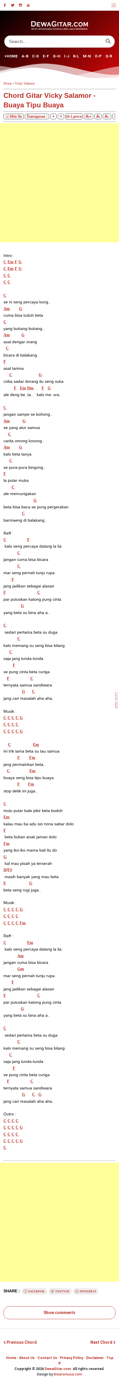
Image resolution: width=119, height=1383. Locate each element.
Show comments (59, 1312)
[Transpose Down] (53, 116)
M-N (87, 56)
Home (11, 1358)
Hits (16, 116)
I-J (66, 56)
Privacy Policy (71, 1358)
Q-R (108, 56)
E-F (46, 56)
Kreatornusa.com (68, 1374)
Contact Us (47, 1358)
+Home (11, 56)
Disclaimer (95, 1358)
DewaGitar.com (58, 1369)
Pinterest (87, 1291)
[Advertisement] (59, 182)
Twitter (62, 1291)
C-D (35, 56)
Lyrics (76, 116)
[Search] (108, 41)
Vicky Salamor (25, 83)
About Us (27, 1358)
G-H (56, 56)
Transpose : (37, 116)
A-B (25, 56)
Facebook (36, 1291)
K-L (76, 56)
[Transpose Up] (61, 116)
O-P (98, 56)
